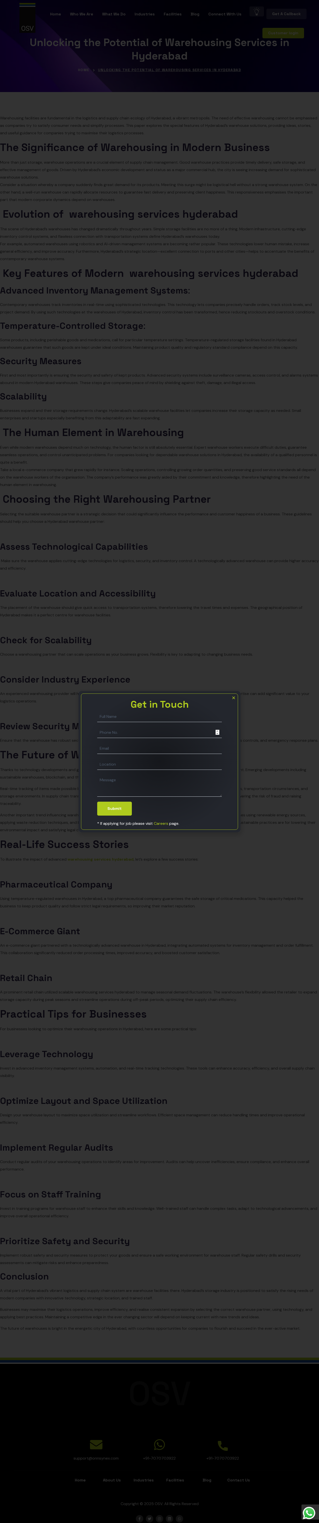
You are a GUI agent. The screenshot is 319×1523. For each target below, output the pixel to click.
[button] (234, 698)
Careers (161, 823)
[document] (159, 761)
